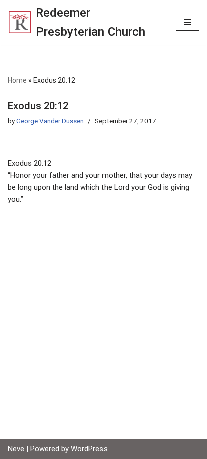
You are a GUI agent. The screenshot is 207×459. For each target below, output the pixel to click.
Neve (16, 448)
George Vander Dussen (50, 121)
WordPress (89, 448)
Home (17, 80)
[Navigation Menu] (187, 22)
